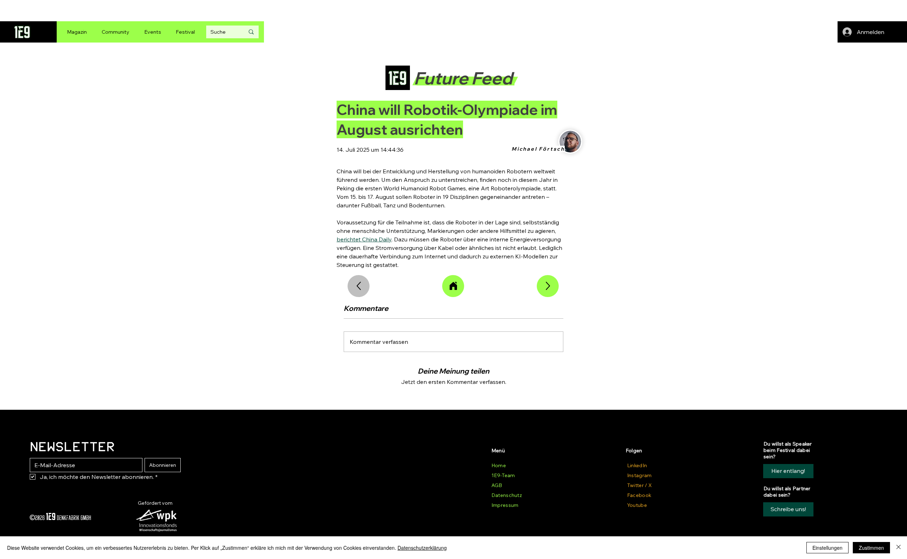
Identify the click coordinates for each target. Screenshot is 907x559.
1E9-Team (503, 475)
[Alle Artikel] (453, 286)
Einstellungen (827, 547)
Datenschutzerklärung (422, 547)
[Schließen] (898, 547)
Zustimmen (871, 547)
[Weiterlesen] (548, 286)
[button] (788, 509)
